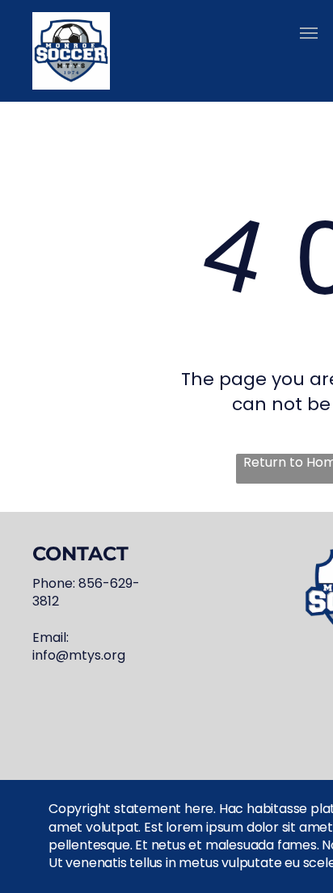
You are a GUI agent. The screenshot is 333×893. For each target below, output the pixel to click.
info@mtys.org (78, 655)
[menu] (309, 33)
